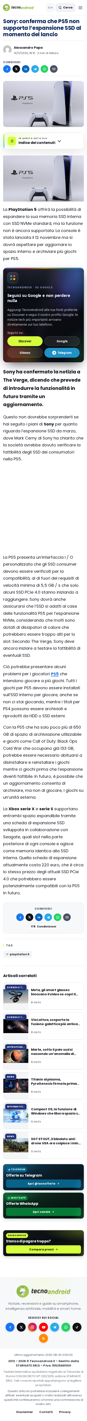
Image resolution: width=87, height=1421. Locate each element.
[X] (16, 69)
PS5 (55, 674)
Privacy (65, 1412)
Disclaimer (24, 1412)
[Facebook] (7, 69)
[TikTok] (76, 1327)
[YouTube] (43, 1327)
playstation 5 (19, 954)
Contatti (46, 1412)
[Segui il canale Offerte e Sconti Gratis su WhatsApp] (65, 1327)
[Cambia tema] (50, 8)
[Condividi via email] (54, 69)
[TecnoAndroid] (21, 7)
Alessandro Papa (28, 47)
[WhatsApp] (44, 69)
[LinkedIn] (25, 69)
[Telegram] (35, 69)
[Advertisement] (43, 483)
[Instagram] (32, 1327)
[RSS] (43, 1338)
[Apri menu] (80, 8)
